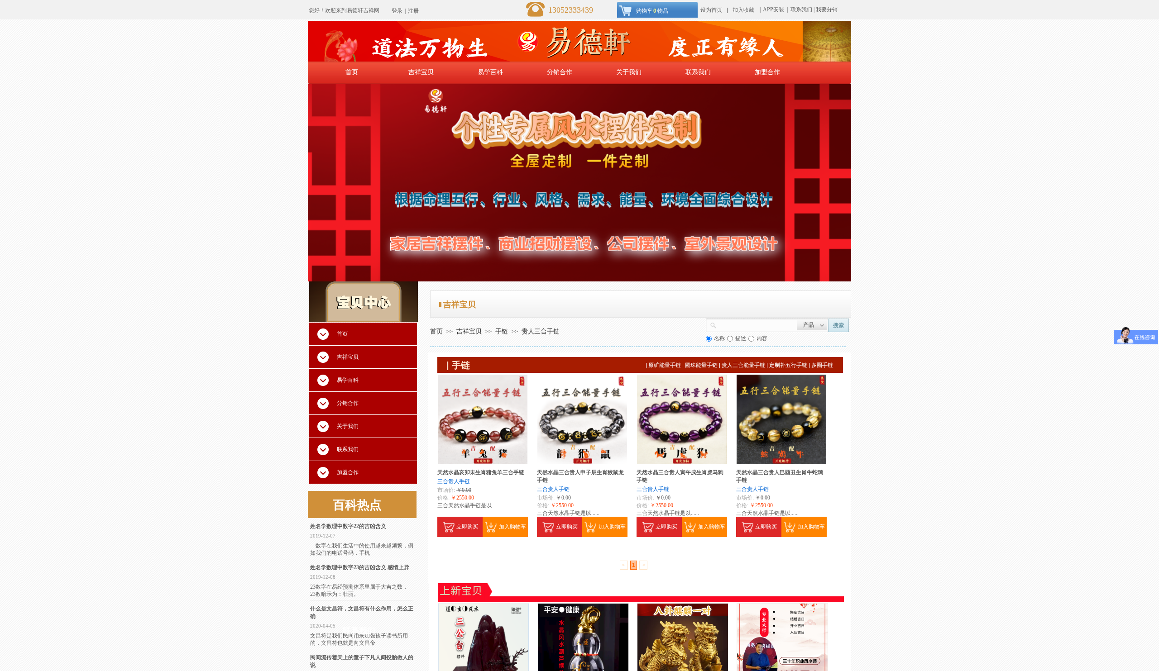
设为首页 (711, 10)
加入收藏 (743, 10)
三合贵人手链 (453, 481)
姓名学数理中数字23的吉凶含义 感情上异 (359, 567)
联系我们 (801, 9)
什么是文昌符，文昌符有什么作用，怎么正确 (361, 612)
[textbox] (756, 324)
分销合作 (559, 72)
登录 (397, 11)
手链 (501, 331)
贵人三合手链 (541, 331)
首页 (351, 72)
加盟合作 (767, 72)
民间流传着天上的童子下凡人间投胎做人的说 (361, 661)
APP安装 (774, 9)
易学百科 (490, 72)
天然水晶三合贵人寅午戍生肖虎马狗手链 (680, 476)
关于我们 (629, 72)
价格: (443, 498)
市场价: (446, 490)
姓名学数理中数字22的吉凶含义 (348, 526)
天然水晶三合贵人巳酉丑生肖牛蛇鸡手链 (779, 476)
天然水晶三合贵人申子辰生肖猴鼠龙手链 (580, 476)
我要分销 (827, 9)
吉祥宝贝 (421, 72)
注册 (413, 11)
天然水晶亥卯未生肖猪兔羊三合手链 (480, 472)
